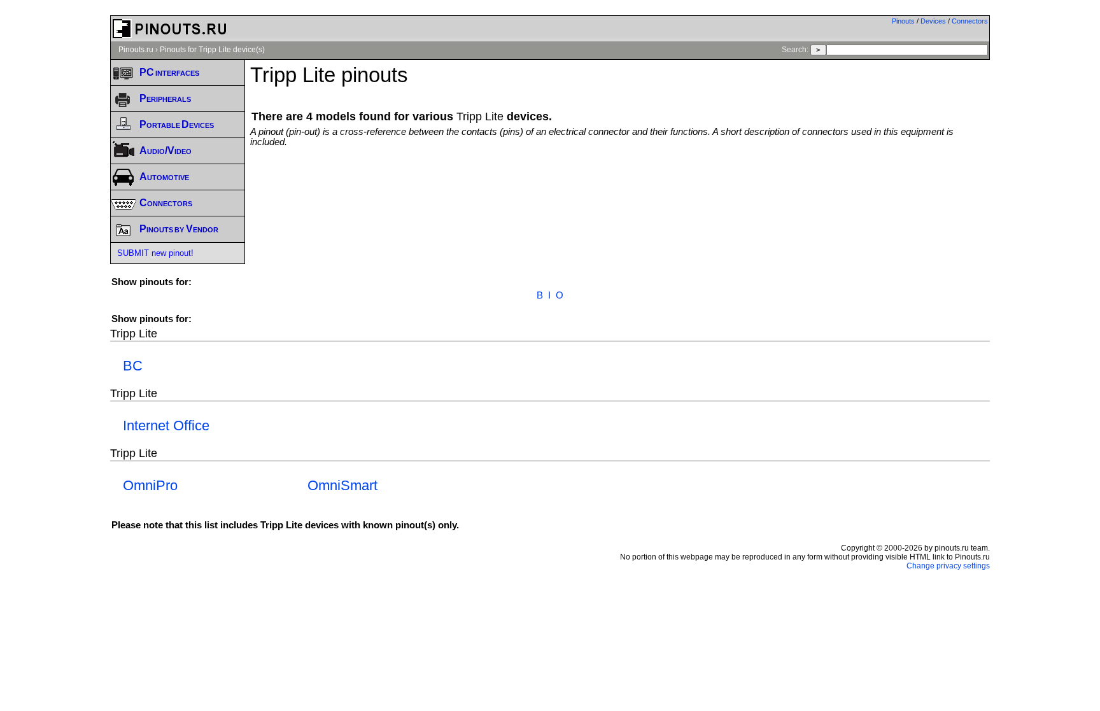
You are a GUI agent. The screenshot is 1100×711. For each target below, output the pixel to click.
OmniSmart (342, 485)
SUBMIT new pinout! (155, 253)
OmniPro (150, 485)
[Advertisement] (620, 182)
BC (133, 366)
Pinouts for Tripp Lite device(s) (212, 49)
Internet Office (166, 425)
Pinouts (903, 21)
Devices (933, 21)
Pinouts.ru (135, 49)
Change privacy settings (948, 565)
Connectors (970, 21)
